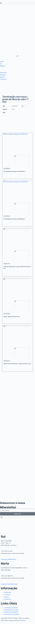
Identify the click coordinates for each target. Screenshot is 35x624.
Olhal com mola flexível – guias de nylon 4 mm (17, 363)
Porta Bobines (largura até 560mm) (14, 219)
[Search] (16, 56)
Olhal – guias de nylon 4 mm (11, 316)
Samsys (23, 620)
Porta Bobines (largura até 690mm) (14, 171)
